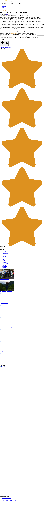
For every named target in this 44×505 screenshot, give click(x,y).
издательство (26, 46)
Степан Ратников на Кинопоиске (6, 498)
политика (4, 258)
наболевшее (5, 257)
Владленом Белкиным (14, 33)
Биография (3, 5)
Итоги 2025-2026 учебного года (4, 279)
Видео (3, 7)
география (4, 251)
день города (18, 46)
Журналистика (5, 263)
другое (4, 252)
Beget (3, 502)
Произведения (4, 6)
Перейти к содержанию (3, 0)
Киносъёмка (5, 264)
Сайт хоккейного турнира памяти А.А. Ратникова (9, 500)
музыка (4, 256)
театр (4, 260)
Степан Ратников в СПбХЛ (6, 499)
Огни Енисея (4, 19)
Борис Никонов (7, 46)
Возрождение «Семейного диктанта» (5, 351)
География (4, 262)
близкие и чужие (2, 46)
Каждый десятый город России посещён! (6, 291)
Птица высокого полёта (7, 47)
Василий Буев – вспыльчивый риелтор (5, 339)
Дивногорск (22, 46)
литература (5, 254)
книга (35, 46)
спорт (4, 259)
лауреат (40, 46)
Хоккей (4, 265)
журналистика (5, 253)
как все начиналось (31, 46)
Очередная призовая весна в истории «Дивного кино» (8, 327)
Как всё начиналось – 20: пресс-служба (5, 363)
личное (7, 14)
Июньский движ (2, 315)
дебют (16, 46)
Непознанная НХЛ (4, 266)
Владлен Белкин (12, 46)
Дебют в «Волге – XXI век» (4, 303)
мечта (42, 46)
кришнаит (37, 46)
